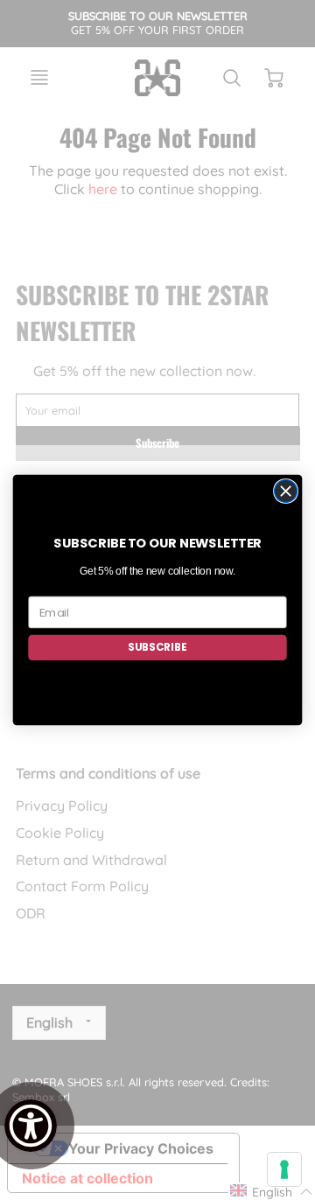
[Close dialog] (286, 491)
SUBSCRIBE (157, 647)
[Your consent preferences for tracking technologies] (284, 1169)
